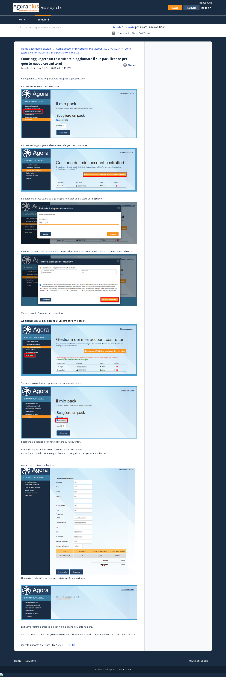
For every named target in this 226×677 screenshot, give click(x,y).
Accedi (116, 27)
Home (22, 19)
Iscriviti (129, 27)
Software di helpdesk (106, 669)
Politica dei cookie (198, 660)
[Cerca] (22, 27)
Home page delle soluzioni (36, 48)
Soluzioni (43, 19)
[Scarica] (106, 302)
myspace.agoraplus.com (72, 78)
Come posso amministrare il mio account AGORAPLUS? (88, 48)
